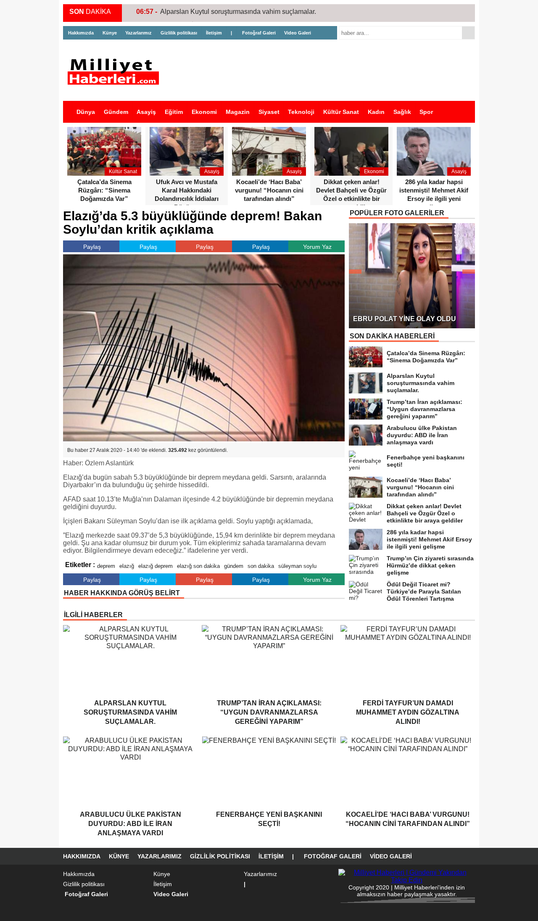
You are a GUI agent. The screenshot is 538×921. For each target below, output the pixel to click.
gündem (233, 566)
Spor (426, 111)
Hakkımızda (81, 32)
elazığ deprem (155, 566)
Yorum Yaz (317, 246)
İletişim (214, 32)
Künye (110, 32)
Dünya (85, 111)
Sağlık (402, 111)
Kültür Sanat (341, 111)
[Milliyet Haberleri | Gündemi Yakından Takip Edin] (115, 71)
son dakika (261, 566)
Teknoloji (301, 111)
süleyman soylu (297, 566)
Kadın (376, 111)
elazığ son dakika (198, 566)
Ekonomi (204, 111)
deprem (106, 566)
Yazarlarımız (138, 32)
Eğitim (174, 111)
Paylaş (92, 246)
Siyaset (269, 111)
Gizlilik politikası (179, 32)
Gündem (116, 111)
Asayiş (146, 111)
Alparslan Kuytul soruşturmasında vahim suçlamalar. (238, 11)
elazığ (126, 566)
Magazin (238, 111)
